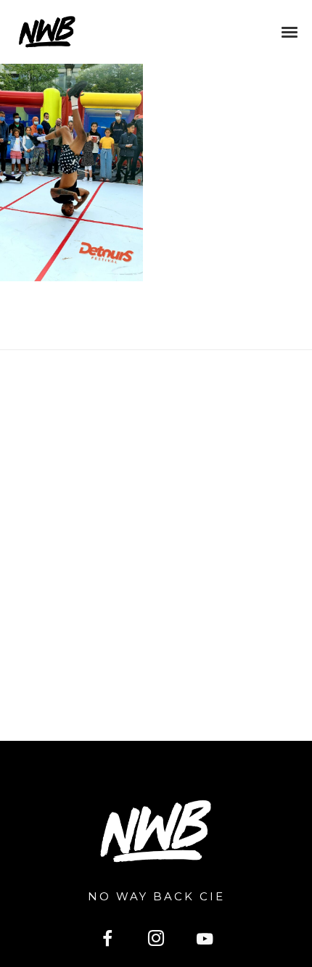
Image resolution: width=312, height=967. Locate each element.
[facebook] (107, 940)
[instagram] (156, 940)
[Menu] (290, 31)
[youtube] (205, 947)
